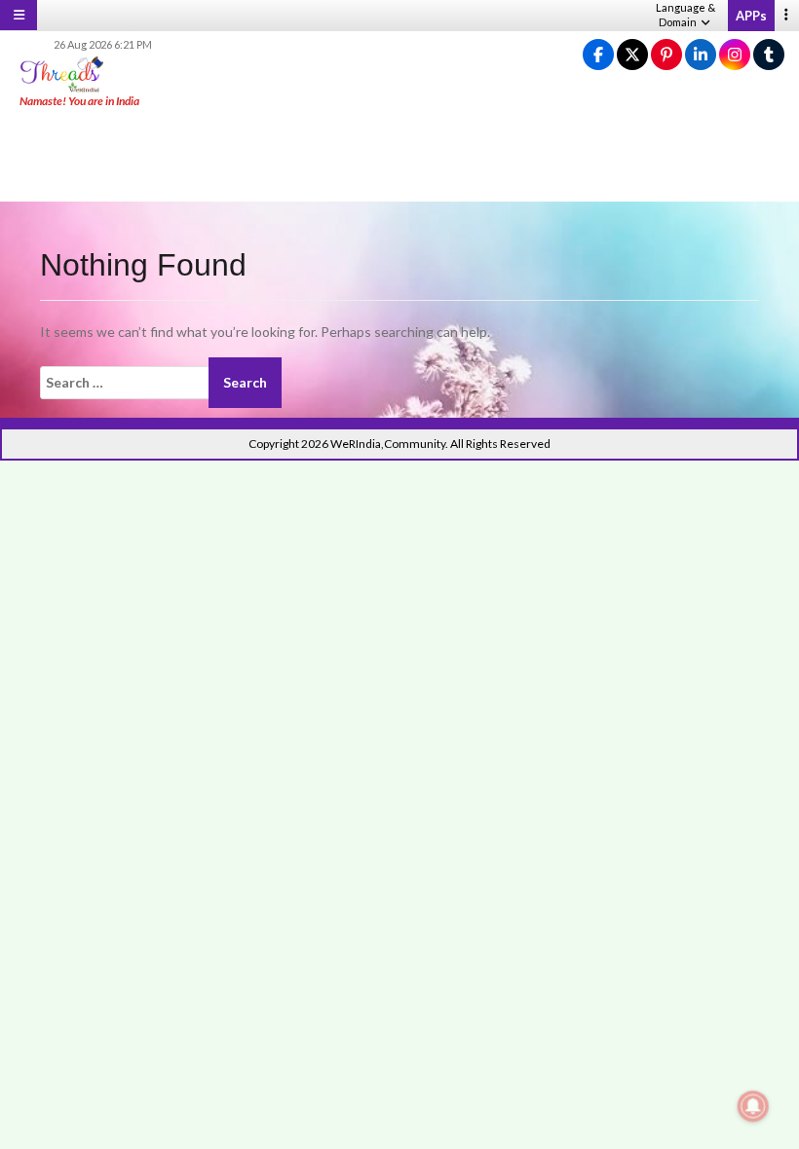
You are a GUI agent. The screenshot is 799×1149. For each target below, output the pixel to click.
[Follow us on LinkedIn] (700, 55)
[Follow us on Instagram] (734, 55)
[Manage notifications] (753, 1106)
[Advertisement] (399, 156)
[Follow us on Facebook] (598, 55)
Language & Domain (685, 14)
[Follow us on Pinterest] (666, 55)
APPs (751, 15)
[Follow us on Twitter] (632, 55)
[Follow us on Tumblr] (768, 55)
